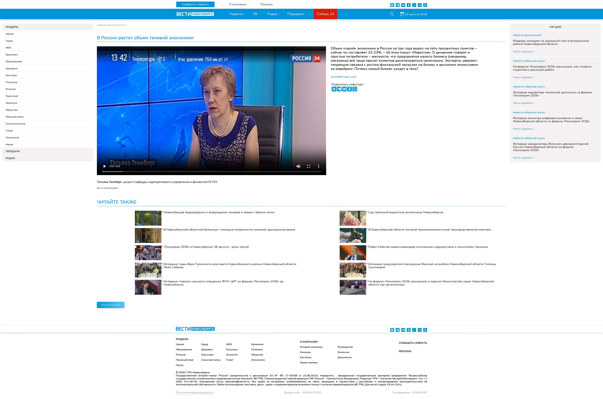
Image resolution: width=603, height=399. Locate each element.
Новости (236, 14)
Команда (305, 352)
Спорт (9, 130)
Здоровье (11, 68)
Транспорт (12, 96)
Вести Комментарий (107, 188)
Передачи (295, 14)
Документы (345, 357)
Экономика (12, 137)
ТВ (255, 14)
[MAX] (334, 89)
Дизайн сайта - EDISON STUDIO (303, 392)
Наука (9, 144)
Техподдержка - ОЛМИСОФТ (409, 392)
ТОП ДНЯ (555, 27)
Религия (11, 89)
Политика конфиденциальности (194, 392)
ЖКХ (8, 47)
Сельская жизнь (16, 123)
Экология (11, 103)
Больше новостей (110, 304)
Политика (11, 82)
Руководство (345, 347)
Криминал (12, 54)
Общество (12, 110)
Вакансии (343, 352)
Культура (11, 75)
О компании (237, 4)
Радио (272, 14)
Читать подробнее (522, 51)
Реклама (267, 4)
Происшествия (15, 117)
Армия (10, 34)
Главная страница (106, 25)
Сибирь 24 (325, 14)
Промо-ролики (309, 362)
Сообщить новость (195, 4)
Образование (14, 61)
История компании (311, 347)
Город (9, 41)
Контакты (306, 357)
